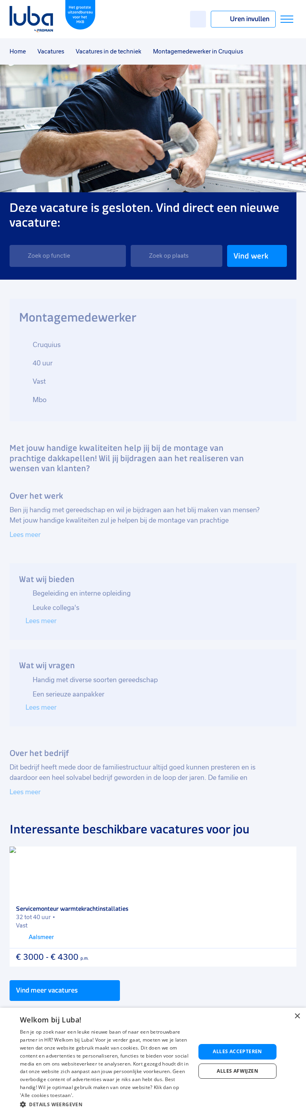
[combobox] (68, 256)
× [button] (297, 1016)
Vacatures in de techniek (108, 51)
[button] (105, 1104)
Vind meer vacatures (47, 990)
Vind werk (250, 256)
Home (18, 51)
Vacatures (50, 51)
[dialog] (153, 1061)
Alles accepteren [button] (237, 1051)
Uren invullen (249, 19)
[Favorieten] (198, 19)
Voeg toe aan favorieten (285, 858)
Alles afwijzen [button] (237, 1071)
